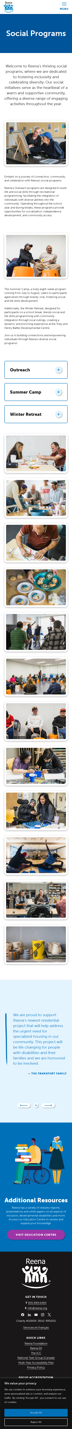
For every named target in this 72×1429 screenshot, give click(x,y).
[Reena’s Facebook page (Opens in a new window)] (22, 1314)
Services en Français (36, 1327)
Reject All (36, 1422)
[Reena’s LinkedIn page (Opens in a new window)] (29, 1314)
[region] (36, 1403)
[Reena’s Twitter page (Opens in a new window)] (49, 1314)
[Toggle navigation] (64, 7)
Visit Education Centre (36, 1234)
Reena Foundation (36, 1343)
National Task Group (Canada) (36, 1357)
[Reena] (36, 1274)
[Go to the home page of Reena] (8, 7)
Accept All (36, 1412)
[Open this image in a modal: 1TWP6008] (36, 542)
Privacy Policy (36, 1367)
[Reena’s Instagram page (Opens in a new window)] (42, 1314)
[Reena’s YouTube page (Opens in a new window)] (36, 1314)
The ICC (36, 1353)
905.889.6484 (37, 1302)
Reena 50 (36, 1348)
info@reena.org (37, 1308)
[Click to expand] (58, 369)
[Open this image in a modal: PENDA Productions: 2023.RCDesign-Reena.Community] (36, 453)
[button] (23, 1105)
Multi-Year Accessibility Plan (36, 1362)
